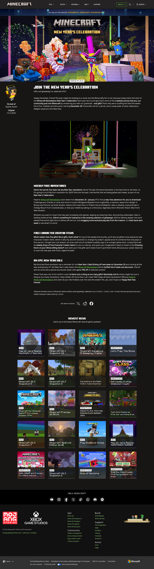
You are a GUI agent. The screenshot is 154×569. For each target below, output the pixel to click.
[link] (51, 499)
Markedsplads (99, 516)
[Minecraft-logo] (19, 4)
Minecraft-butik (100, 519)
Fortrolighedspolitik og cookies (39, 561)
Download (98, 536)
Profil (96, 545)
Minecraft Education (74, 527)
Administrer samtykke (29, 533)
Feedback (98, 530)
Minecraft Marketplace (50, 199)
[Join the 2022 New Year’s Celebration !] (88, 149)
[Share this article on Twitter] (78, 303)
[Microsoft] (134, 561)
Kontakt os (98, 539)
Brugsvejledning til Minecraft (12, 533)
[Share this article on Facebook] (91, 303)
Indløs (97, 548)
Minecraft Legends (73, 524)
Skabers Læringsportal (75, 533)
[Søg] (132, 4)
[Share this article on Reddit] (85, 303)
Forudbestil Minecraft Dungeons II (85, 12)
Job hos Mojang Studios (75, 536)
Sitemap (97, 533)
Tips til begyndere (100, 525)
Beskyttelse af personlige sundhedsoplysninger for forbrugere (70, 561)
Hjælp (97, 528)
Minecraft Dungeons (74, 521)
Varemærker (112, 561)
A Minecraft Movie (73, 541)
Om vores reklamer (36, 564)
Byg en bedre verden (74, 539)
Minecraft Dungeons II (75, 519)
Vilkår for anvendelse (99, 561)
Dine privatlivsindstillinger (69, 564)
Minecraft (71, 516)
